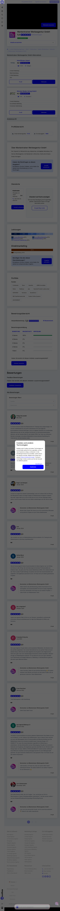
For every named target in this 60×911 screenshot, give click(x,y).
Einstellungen (38, 464)
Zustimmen (33, 467)
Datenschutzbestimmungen (28, 457)
